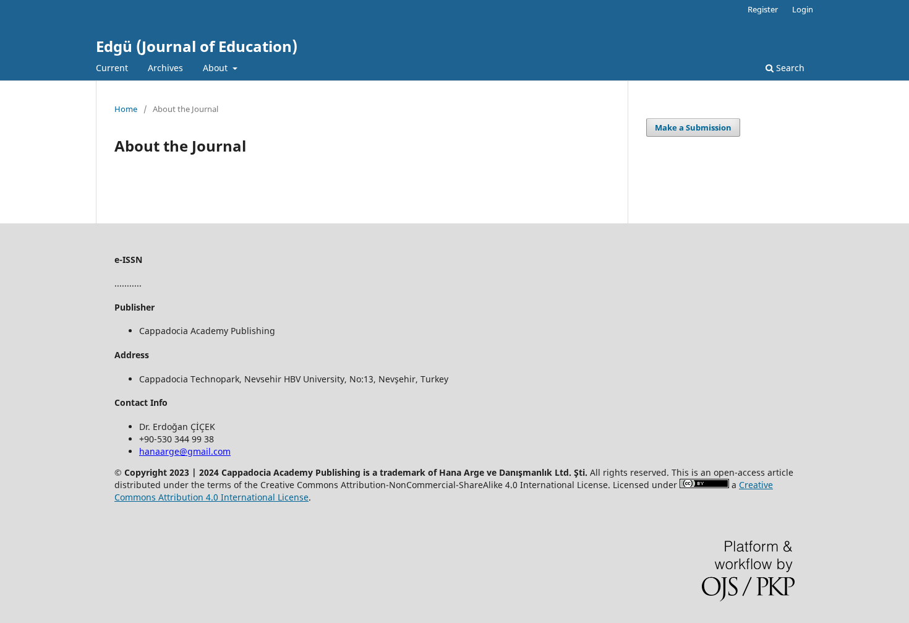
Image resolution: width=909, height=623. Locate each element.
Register (763, 9)
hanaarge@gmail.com (185, 451)
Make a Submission (693, 127)
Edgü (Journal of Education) (196, 46)
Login (802, 9)
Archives (165, 68)
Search (789, 68)
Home (125, 108)
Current (112, 68)
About (216, 68)
